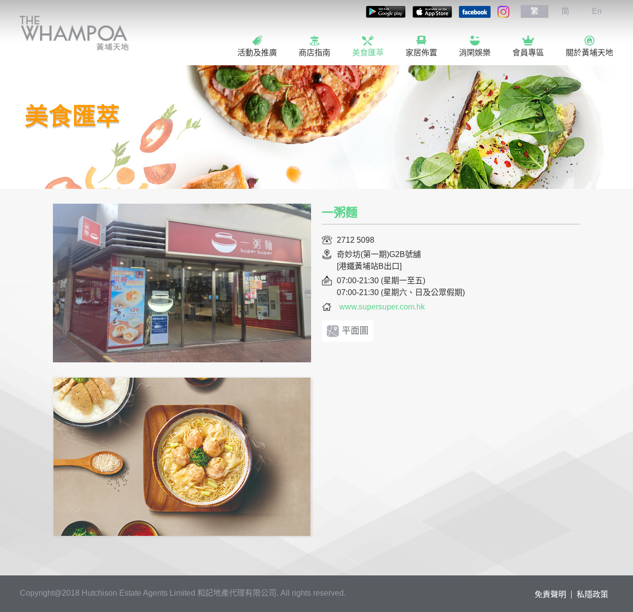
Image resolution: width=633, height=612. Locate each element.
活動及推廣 (257, 52)
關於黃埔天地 (589, 52)
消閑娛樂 (475, 52)
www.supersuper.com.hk (382, 307)
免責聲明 (550, 595)
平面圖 (355, 331)
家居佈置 (421, 52)
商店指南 (314, 52)
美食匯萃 (368, 52)
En (597, 11)
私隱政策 (592, 595)
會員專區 (528, 52)
